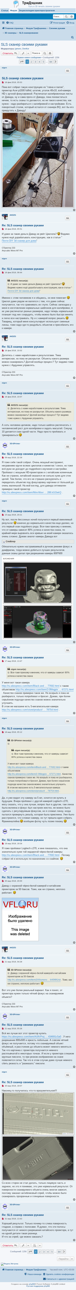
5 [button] (43, 61)
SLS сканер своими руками (24, 44)
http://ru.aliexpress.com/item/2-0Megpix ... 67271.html (45, 689)
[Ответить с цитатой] (67, 70)
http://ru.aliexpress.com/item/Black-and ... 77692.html (30, 685)
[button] (22, 61)
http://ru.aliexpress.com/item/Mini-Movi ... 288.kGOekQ (31, 492)
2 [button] (31, 61)
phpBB (32, 1284)
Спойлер (10, 541)
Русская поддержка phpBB (38, 1286)
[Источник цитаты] (9, 284)
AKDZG (13, 215)
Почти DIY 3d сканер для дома (19, 240)
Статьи (4, 10)
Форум (13, 10)
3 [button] (35, 61)
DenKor (25, 49)
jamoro (18, 49)
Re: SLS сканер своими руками (23, 225)
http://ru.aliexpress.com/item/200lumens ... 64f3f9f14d (34, 980)
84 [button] (50, 61)
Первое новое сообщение (29, 57)
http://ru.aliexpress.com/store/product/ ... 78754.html (30, 709)
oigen (4, 68)
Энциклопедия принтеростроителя (37, 10)
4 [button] (39, 61)
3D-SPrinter (15, 444)
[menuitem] (9, 23)
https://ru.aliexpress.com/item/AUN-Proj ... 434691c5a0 (31, 1036)
